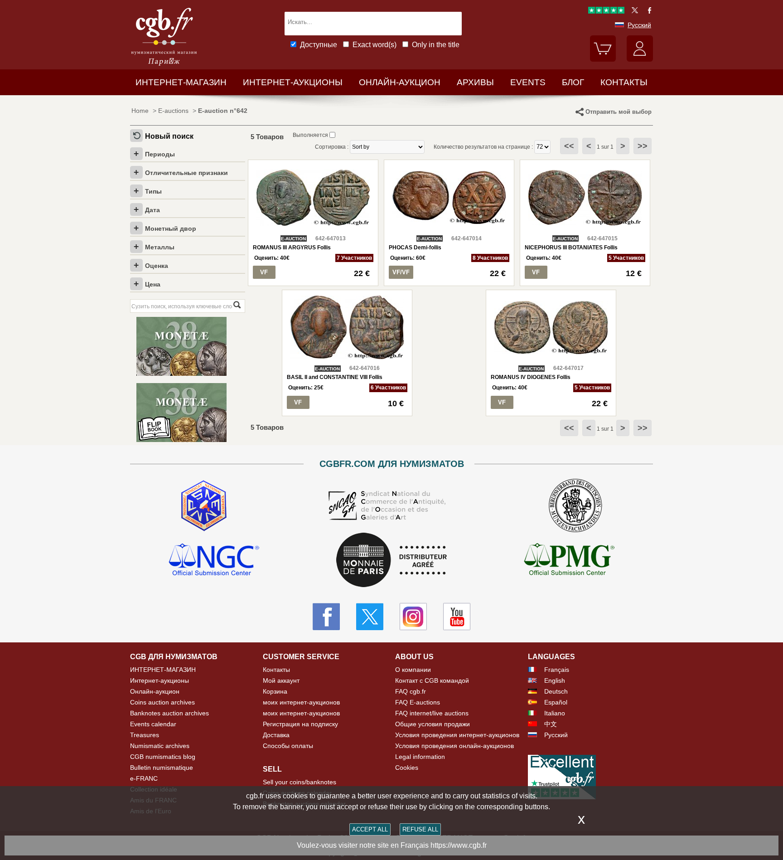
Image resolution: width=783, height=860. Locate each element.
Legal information (420, 756)
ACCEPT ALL (370, 829)
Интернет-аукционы (293, 82)
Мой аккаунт (281, 680)
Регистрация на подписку (300, 724)
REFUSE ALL (420, 829)
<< (569, 146)
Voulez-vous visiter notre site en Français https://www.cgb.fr (392, 845)
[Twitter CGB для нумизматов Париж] (369, 616)
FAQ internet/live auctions (432, 713)
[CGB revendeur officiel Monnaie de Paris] (391, 560)
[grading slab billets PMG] (569, 560)
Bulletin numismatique (161, 767)
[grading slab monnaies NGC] (214, 561)
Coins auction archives (162, 702)
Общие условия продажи (432, 724)
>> (643, 146)
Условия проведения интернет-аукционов (457, 735)
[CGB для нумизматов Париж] (164, 65)
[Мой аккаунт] (640, 59)
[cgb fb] (647, 11)
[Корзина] (603, 59)
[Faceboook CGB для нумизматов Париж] (326, 616)
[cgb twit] (633, 11)
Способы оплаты (288, 745)
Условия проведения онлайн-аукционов (454, 745)
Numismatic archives (159, 745)
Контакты (276, 669)
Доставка (276, 735)
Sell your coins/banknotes (299, 782)
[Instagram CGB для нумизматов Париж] (413, 616)
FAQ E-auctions (417, 702)
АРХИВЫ (475, 82)
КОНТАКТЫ (624, 82)
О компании (413, 669)
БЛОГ (573, 82)
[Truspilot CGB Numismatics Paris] (606, 11)
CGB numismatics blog (162, 756)
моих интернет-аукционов (301, 702)
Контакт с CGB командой (432, 680)
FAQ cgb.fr (410, 691)
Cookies (406, 767)
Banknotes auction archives (169, 713)
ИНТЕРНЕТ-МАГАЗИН (181, 82)
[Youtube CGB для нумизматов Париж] (456, 616)
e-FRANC (144, 778)
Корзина (275, 691)
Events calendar (153, 724)
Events (528, 82)
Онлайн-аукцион (399, 82)
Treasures (144, 735)
